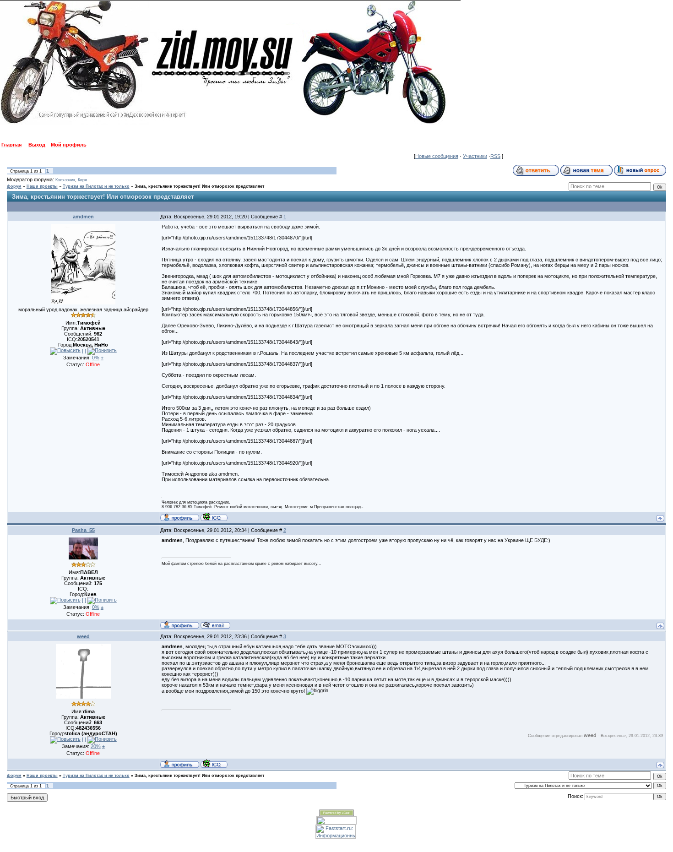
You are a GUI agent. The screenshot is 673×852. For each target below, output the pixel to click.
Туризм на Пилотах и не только (96, 186)
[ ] (84, 350)
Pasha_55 (83, 530)
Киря (82, 180)
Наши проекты (42, 186)
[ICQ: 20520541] (214, 517)
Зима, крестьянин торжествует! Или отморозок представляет (199, 186)
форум (14, 186)
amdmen (83, 216)
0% (95, 357)
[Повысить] (65, 351)
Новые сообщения (436, 156)
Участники (475, 156)
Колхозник (65, 180)
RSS (495, 156)
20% (96, 746)
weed (83, 636)
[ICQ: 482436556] (214, 764)
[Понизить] (102, 351)
